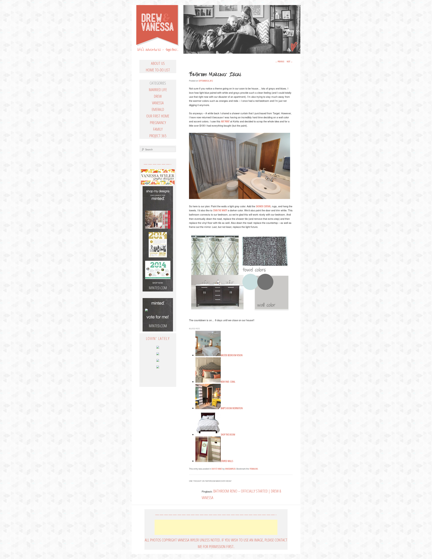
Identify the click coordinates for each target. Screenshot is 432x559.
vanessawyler (230, 468)
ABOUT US (158, 63)
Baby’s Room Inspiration (232, 408)
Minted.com (158, 287)
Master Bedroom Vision (231, 355)
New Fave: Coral (228, 381)
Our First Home (157, 116)
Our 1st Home (217, 468)
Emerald (158, 109)
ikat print (225, 121)
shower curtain (263, 206)
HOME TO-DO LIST (158, 70)
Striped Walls (227, 461)
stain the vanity (220, 210)
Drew (158, 96)
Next (290, 61)
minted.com (158, 325)
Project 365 (157, 135)
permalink (254, 468)
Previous (279, 61)
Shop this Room (228, 434)
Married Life (158, 89)
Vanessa (158, 102)
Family (158, 129)
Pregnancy (158, 122)
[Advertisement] (216, 527)
